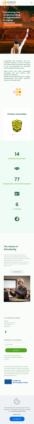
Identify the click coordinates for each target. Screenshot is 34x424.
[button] (5, 126)
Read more (17, 414)
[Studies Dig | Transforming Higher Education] (8, 2)
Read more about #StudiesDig (13, 25)
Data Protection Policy (19, 411)
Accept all (17, 419)
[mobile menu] (31, 2)
